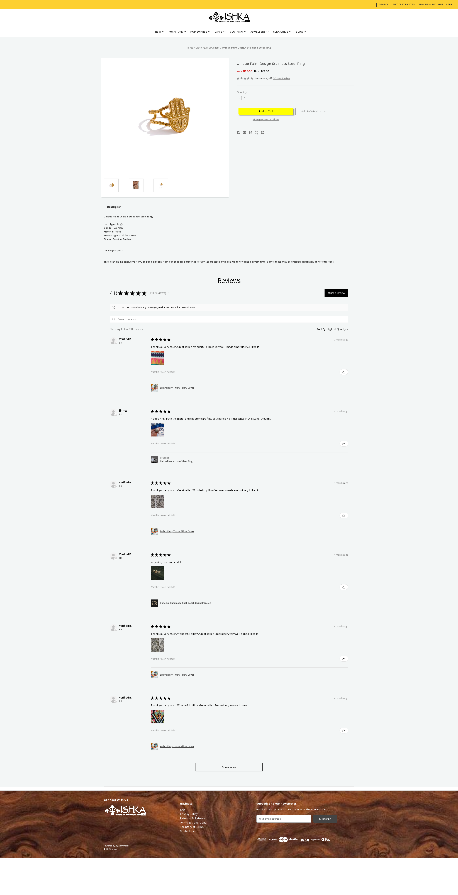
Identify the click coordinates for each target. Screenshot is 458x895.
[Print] (250, 132)
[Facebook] (238, 132)
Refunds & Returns (192, 818)
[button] (169, 293)
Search (384, 4)
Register (437, 4)
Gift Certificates (404, 4)
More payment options (266, 119)
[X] (256, 132)
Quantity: (242, 92)
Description (114, 206)
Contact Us (187, 831)
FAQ (182, 809)
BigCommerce (123, 845)
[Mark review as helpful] (344, 372)
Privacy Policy (189, 814)
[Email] (244, 132)
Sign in (423, 4)
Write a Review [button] (281, 78)
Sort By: (321, 329)
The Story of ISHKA (192, 827)
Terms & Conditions (193, 822)
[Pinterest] (262, 132)
